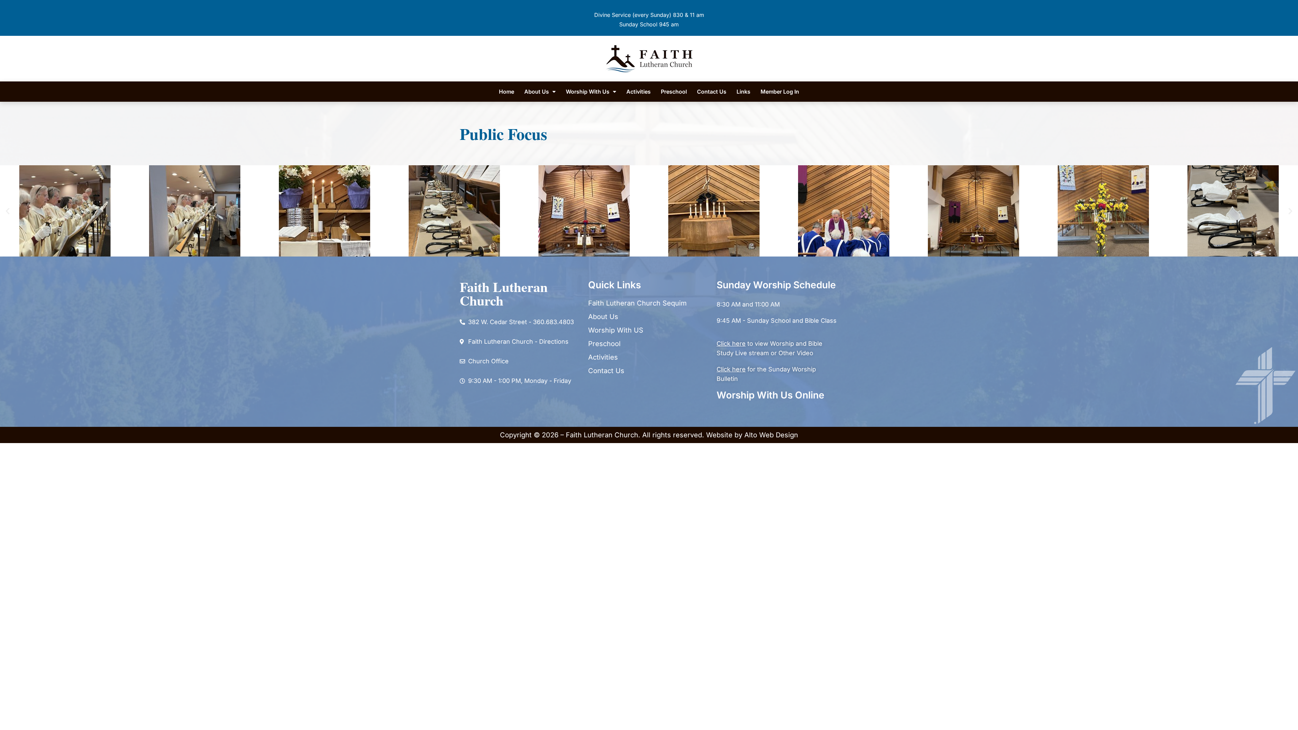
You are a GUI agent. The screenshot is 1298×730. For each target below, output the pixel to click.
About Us (536, 91)
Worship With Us (587, 91)
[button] (7, 211)
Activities (638, 91)
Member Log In (780, 91)
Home (506, 91)
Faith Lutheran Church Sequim (637, 303)
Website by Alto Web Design (752, 435)
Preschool (674, 91)
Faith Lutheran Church (504, 293)
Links (743, 91)
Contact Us (711, 91)
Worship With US (615, 330)
